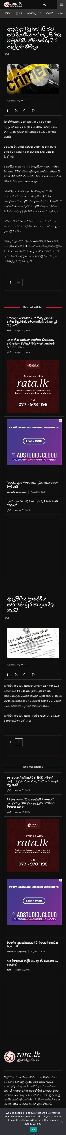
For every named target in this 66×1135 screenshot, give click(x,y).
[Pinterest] (24, 110)
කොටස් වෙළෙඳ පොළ (16, 492)
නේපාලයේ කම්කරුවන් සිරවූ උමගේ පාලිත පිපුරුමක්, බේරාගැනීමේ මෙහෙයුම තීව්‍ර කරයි (32, 322)
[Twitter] (16, 110)
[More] (19, 282)
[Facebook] (7, 110)
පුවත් (6, 54)
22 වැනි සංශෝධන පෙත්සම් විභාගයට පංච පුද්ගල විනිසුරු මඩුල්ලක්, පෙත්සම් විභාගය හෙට (31, 343)
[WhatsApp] (32, 110)
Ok (34, 1129)
